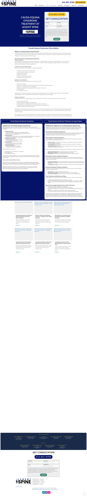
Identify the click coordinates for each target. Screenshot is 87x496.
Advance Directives (54, 489)
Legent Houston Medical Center (25, 445)
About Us (74, 5)
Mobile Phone (59, 26)
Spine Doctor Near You (51, 5)
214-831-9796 (68, 2)
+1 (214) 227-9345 (18, 486)
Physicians (41, 5)
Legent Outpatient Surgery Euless (56, 436)
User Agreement (52, 29)
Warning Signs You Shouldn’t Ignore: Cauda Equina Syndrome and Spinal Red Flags (63, 216)
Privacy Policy (58, 29)
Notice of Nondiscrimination (44, 489)
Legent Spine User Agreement (38, 488)
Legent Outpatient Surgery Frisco (31, 436)
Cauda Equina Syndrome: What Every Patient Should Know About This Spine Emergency (24, 216)
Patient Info (81, 5)
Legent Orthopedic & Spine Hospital (62, 445)
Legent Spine (43, 436)
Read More (24, 225)
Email (46, 26)
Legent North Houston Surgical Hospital (37, 445)
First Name (47, 22)
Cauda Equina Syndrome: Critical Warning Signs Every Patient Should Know (62, 243)
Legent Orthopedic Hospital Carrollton (18, 437)
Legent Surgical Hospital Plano (68, 436)
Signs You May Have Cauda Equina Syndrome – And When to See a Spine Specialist (43, 216)
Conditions (60, 5)
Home (36, 5)
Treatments (66, 5)
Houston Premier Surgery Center (50, 445)
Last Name (59, 22)
